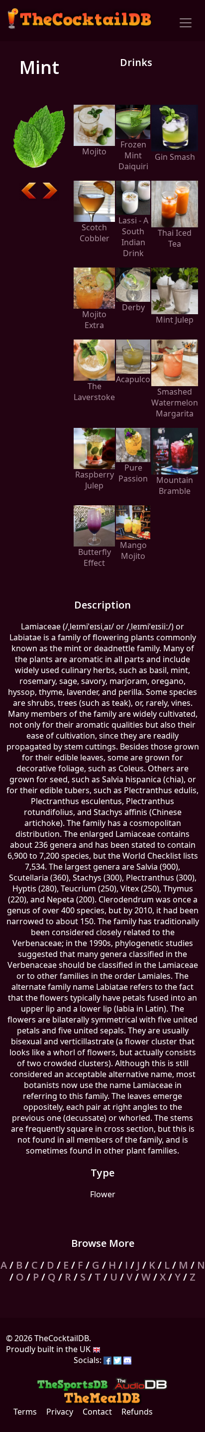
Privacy (59, 1411)
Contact (97, 1411)
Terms (25, 1411)
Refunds (137, 1411)
